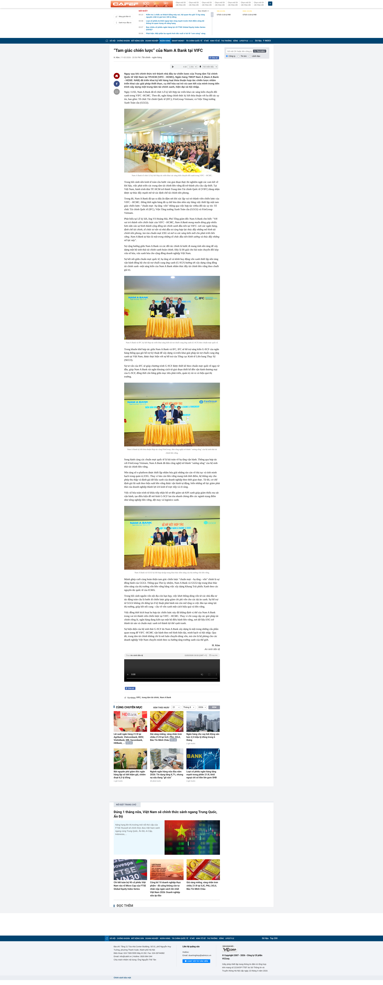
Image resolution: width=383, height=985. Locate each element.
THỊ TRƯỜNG (226, 41)
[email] (117, 92)
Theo (171, 655)
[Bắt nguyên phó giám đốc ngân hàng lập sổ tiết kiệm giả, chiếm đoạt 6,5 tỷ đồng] (130, 758)
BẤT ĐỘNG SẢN (137, 41)
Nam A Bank (165, 697)
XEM (214, 707)
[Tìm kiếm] (259, 51)
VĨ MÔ (206, 41)
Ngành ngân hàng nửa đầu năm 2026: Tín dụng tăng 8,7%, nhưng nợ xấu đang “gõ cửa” (166, 774)
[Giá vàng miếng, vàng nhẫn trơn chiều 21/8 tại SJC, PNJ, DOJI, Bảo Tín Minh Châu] (166, 721)
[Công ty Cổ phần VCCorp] (245, 948)
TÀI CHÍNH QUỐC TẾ (194, 41)
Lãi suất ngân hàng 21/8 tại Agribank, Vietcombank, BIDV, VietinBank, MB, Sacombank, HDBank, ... (129, 738)
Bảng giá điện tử (125, 16)
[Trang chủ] (106, 41)
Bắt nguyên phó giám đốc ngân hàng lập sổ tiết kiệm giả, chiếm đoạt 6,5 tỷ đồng (130, 774)
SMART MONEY (178, 41)
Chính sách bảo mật (122, 978)
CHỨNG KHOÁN (123, 41)
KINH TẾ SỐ (215, 41)
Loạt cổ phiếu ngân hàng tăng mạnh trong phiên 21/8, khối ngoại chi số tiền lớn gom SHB (201, 774)
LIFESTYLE (244, 41)
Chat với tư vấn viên (197, 961)
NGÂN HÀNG (165, 41)
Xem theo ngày (161, 707)
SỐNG (235, 41)
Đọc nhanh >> (203, 11)
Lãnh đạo (256, 56)
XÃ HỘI (112, 41)
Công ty (232, 56)
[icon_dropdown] (270, 3)
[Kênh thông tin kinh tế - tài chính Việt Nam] (142, 4)
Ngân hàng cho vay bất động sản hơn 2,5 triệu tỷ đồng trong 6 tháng (202, 737)
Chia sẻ (215, 58)
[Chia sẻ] (117, 84)
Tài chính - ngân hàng (152, 57)
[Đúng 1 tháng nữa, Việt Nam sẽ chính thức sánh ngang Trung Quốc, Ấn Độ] (192, 837)
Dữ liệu (258, 41)
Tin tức (244, 56)
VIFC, (138, 697)
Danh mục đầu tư (125, 23)
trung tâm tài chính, (150, 697)
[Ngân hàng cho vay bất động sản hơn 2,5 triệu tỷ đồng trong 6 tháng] (203, 721)
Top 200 (274, 938)
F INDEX (267, 41)
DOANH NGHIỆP (151, 41)
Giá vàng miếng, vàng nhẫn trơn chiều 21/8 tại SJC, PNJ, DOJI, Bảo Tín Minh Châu (166, 737)
